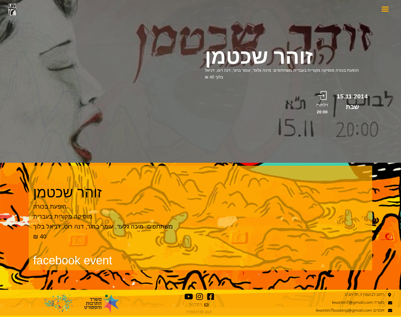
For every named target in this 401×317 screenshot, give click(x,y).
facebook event (72, 260)
